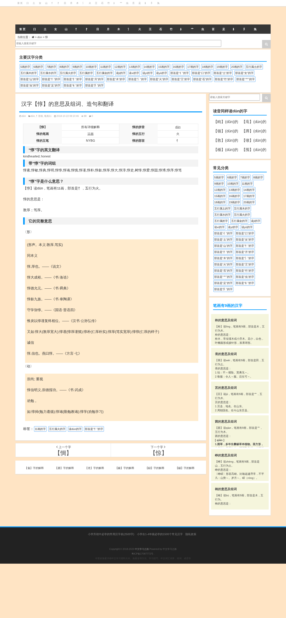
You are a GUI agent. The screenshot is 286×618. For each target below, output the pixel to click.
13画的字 (134, 66)
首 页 (20, 3)
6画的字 (38, 66)
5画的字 (25, 66)
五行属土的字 (254, 66)
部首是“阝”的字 (94, 85)
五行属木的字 (28, 73)
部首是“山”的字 (29, 79)
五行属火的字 (68, 73)
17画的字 (193, 66)
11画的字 (105, 66)
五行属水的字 (48, 73)
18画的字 (207, 66)
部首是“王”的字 (181, 79)
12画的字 (120, 66)
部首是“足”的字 (51, 85)
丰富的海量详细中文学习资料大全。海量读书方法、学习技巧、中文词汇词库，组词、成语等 (143, 558)
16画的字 (178, 66)
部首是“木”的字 (116, 79)
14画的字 (149, 66)
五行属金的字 (104, 73)
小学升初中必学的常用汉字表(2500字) (111, 534)
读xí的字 (134, 73)
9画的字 (77, 66)
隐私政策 (190, 534)
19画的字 (222, 66)
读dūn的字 (75, 429)
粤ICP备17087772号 (142, 553)
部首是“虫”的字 (29, 85)
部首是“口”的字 (201, 73)
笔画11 (48, 116)
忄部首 (39, 116)
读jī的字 (120, 73)
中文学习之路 (170, 549)
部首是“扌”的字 (73, 79)
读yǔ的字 (161, 73)
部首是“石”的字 (202, 79)
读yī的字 (147, 73)
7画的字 (51, 66)
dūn (39, 37)
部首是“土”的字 (223, 73)
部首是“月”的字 (94, 79)
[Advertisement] (116, 591)
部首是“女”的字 (244, 73)
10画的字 (91, 66)
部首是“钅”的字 (73, 85)
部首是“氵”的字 (137, 79)
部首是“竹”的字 (224, 79)
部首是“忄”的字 (51, 79)
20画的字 (236, 66)
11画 (90, 133)
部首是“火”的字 (159, 79)
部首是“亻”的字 (179, 73)
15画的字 (163, 66)
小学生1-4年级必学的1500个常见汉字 (160, 534)
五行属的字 (86, 73)
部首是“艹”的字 (245, 79)
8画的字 (64, 66)
